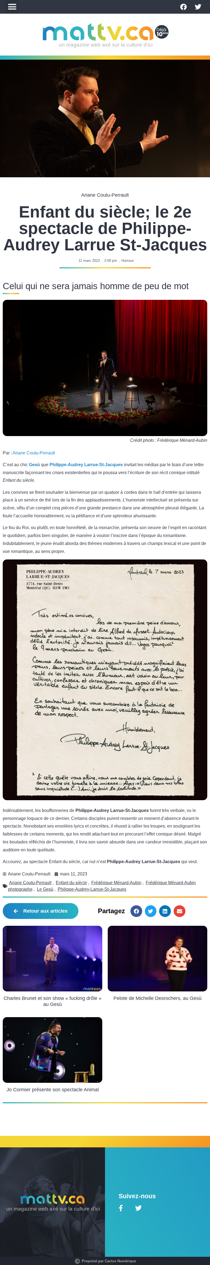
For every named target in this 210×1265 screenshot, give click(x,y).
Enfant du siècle (71, 882)
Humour (127, 261)
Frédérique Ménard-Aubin (116, 882)
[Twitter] (198, 6)
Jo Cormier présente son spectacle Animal (53, 1089)
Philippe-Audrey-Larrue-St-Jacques (92, 889)
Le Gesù (45, 889)
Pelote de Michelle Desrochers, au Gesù (157, 998)
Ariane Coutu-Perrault (34, 453)
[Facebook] (183, 6)
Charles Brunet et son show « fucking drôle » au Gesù (52, 1001)
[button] (12, 7)
